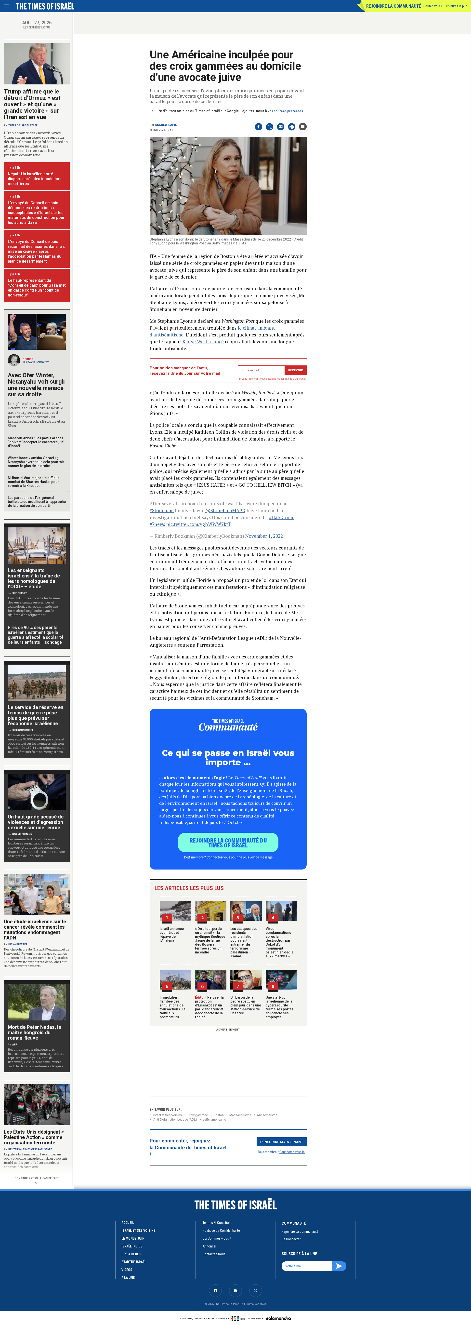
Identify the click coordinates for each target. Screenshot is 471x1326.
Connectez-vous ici (292, 1152)
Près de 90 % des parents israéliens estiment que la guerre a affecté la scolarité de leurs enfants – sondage (36, 635)
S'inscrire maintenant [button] (281, 1141)
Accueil (127, 1223)
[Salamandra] (278, 1318)
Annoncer (209, 1246)
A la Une (128, 1278)
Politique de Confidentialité (221, 1230)
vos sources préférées (285, 111)
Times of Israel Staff (23, 125)
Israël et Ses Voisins (167, 1115)
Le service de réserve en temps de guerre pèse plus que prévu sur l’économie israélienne (35, 715)
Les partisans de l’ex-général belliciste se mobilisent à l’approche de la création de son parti (37, 502)
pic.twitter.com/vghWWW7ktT (198, 524)
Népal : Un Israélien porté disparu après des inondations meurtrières (35, 179)
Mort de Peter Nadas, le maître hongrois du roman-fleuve (34, 1032)
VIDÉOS (126, 1270)
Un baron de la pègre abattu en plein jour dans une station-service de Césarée (245, 1005)
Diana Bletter (17, 944)
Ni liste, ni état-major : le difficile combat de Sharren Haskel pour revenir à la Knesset (33, 482)
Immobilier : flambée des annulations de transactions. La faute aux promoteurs (172, 1007)
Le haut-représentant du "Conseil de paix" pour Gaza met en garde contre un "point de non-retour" (37, 287)
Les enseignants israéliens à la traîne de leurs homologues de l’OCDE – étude (34, 578)
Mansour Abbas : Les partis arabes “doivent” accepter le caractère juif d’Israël (36, 442)
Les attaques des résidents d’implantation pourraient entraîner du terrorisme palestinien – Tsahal (244, 942)
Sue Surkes (19, 593)
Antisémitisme (267, 1115)
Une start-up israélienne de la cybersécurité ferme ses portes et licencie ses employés (279, 1007)
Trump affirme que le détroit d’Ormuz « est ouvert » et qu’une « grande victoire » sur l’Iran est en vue (32, 104)
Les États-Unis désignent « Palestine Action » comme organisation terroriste (34, 1137)
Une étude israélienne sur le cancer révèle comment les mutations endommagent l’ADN (35, 930)
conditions (286, 378)
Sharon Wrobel (22, 730)
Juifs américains (214, 1119)
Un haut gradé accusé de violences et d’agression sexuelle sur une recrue (36, 822)
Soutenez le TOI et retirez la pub (445, 6)
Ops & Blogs (131, 1254)
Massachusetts (240, 1115)
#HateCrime (281, 517)
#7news (157, 524)
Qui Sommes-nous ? (217, 1238)
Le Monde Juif (132, 1238)
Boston (218, 1115)
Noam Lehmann (22, 834)
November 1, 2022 (264, 536)
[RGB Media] (239, 1318)
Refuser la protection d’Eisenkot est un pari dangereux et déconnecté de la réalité (209, 1007)
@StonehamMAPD (225, 510)
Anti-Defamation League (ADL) (175, 1119)
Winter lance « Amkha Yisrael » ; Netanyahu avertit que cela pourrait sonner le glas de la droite (36, 462)
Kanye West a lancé (203, 341)
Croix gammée (197, 1115)
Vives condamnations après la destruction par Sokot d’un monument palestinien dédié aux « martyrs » (279, 942)
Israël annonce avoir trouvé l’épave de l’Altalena (172, 934)
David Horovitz (38, 362)
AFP (14, 1044)
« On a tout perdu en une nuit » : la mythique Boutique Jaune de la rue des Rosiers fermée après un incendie (210, 940)
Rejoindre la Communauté (393, 6)
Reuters (14, 1149)
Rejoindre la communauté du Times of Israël (228, 842)
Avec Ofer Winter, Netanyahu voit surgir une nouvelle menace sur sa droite (36, 385)
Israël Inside (131, 1246)
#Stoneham (162, 510)
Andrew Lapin (166, 125)
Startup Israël (133, 1262)
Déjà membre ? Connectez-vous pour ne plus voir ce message (228, 857)
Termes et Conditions (217, 1223)
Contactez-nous (214, 1254)
